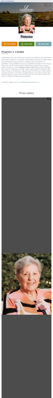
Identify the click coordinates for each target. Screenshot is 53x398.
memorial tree (17, 82)
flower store (36, 82)
